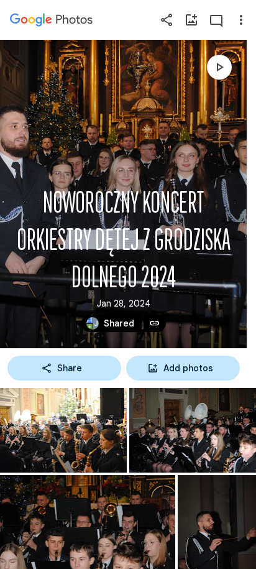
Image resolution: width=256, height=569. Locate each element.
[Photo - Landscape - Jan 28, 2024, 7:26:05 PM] (63, 430)
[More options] (241, 19)
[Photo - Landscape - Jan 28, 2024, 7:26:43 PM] (192, 430)
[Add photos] (191, 19)
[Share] (166, 19)
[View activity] (216, 19)
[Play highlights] (219, 67)
